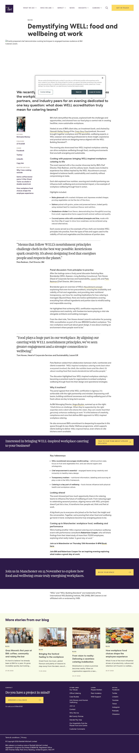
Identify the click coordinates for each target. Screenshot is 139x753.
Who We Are (74, 713)
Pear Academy (96, 693)
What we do (29, 8)
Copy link (20, 163)
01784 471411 (18, 706)
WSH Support (96, 697)
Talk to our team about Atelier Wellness (113, 442)
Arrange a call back (17, 700)
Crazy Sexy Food (82, 131)
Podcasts (115, 711)
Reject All (79, 92)
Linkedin (115, 697)
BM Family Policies (76, 716)
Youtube (115, 700)
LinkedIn (20, 159)
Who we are (46, 8)
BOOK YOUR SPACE (106, 572)
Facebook (20, 151)
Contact (72, 709)
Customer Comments (77, 729)
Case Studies (74, 697)
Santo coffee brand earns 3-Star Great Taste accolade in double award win (24, 180)
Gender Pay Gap (76, 720)
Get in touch (122, 8)
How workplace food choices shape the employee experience (25, 190)
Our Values (74, 690)
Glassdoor (116, 714)
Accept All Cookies (95, 92)
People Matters (96, 690)
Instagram (116, 707)
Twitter (19, 155)
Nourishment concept (93, 287)
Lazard (94, 279)
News (72, 8)
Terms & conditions (12, 737)
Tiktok (114, 704)
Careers (96, 8)
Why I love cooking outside (24, 171)
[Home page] (9, 9)
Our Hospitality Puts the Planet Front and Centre (78, 724)
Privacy (24, 737)
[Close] (102, 78)
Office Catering (75, 693)
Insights (82, 8)
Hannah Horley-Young (59, 131)
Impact (60, 8)
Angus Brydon (78, 404)
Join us (72, 706)
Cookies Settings (45, 92)
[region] (70, 86)
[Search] (107, 8)
